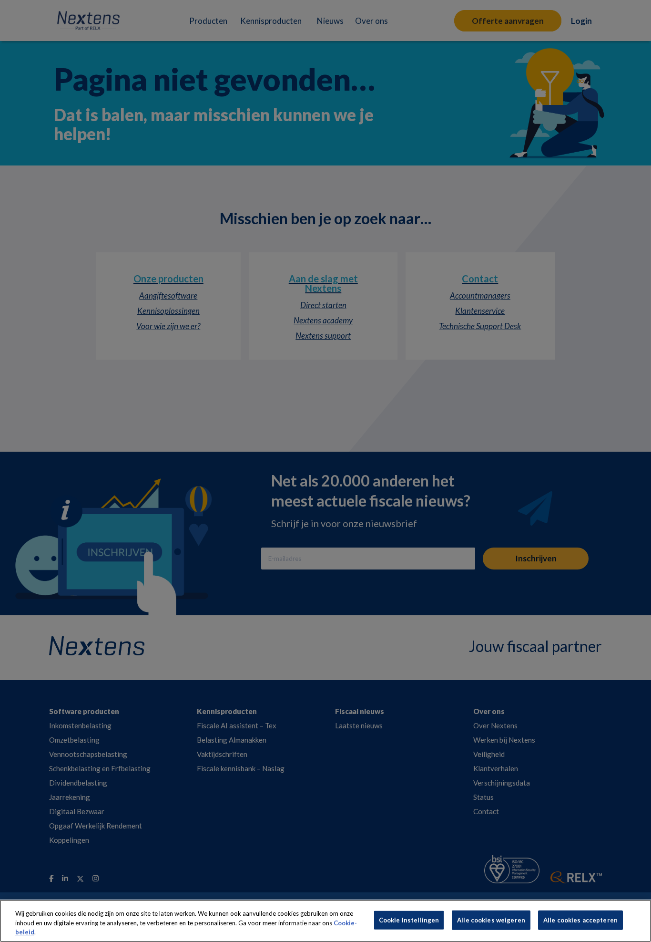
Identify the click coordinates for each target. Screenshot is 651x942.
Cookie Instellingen (409, 919)
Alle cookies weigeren (491, 919)
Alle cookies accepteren (580, 919)
